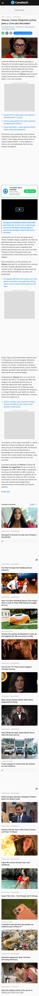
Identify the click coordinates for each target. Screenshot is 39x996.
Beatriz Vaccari (9, 27)
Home (3, 17)
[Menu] (3, 3)
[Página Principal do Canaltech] (19, 4)
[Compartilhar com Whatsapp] (2, 33)
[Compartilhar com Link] (10, 33)
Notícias (9, 17)
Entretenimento (17, 17)
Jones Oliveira (29, 27)
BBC (8, 492)
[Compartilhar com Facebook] (6, 33)
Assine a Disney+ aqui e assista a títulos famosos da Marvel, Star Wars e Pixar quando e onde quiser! (19, 404)
